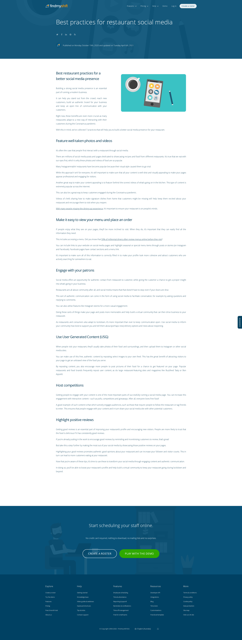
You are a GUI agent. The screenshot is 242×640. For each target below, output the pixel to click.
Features (130, 6)
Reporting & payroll (120, 601)
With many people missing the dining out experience (79, 208)
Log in (174, 6)
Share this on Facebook (62, 34)
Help (154, 6)
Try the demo (50, 597)
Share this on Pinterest (70, 34)
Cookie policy (187, 601)
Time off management (121, 610)
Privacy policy (188, 597)
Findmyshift (86, 628)
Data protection (188, 606)
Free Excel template (157, 615)
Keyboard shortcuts (84, 606)
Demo (164, 6)
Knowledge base (82, 597)
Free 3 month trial (51, 610)
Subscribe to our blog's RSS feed (75, 34)
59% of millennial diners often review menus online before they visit (131, 239)
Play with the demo (139, 553)
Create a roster (188, 6)
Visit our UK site (188, 615)
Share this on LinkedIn (66, 34)
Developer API (155, 592)
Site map (186, 610)
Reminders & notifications (122, 606)
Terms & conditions (190, 592)
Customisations (155, 610)
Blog (151, 601)
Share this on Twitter (57, 34)
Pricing (143, 6)
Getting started (82, 592)
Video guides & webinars (85, 601)
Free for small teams (120, 615)
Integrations (154, 597)
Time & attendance (119, 597)
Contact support (82, 615)
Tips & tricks (81, 610)
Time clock (154, 606)
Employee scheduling (120, 592)
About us (48, 615)
